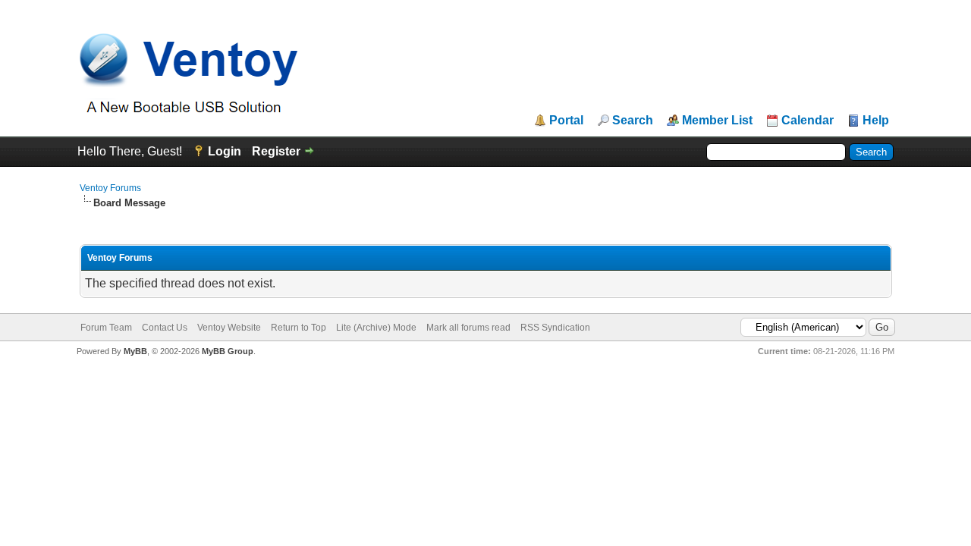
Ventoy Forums (110, 188)
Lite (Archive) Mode (376, 327)
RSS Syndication (555, 327)
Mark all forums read (468, 327)
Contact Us (164, 327)
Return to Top (298, 327)
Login (224, 151)
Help (876, 121)
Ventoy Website (229, 327)
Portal (566, 121)
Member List (717, 121)
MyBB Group (227, 351)
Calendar (807, 121)
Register (276, 151)
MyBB (135, 351)
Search (632, 121)
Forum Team (106, 327)
